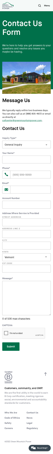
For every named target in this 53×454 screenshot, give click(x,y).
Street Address (11, 217)
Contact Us (32, 412)
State (5, 252)
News (29, 418)
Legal (29, 423)
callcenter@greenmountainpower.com (22, 120)
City (4, 240)
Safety (8, 423)
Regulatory (32, 428)
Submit (11, 346)
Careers (9, 428)
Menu (47, 5)
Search (39, 5)
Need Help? (42, 448)
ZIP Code (7, 263)
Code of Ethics (12, 418)
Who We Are (11, 412)
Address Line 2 (11, 228)
